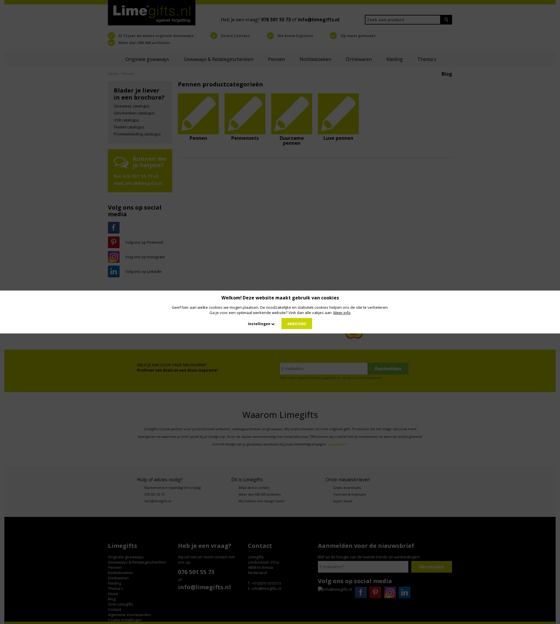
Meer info (342, 312)
